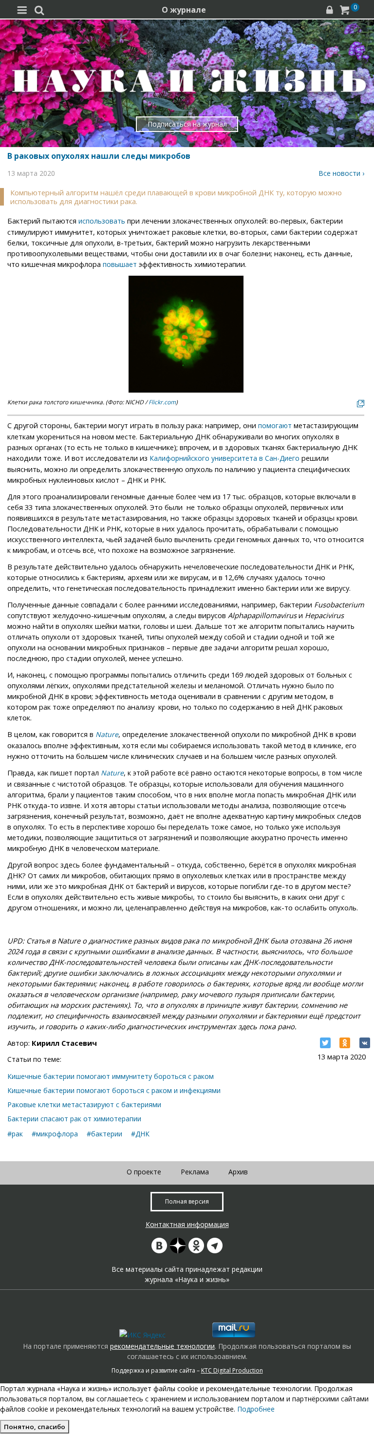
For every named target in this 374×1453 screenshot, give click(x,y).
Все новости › (341, 173)
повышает (120, 264)
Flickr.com (162, 402)
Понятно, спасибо (34, 1426)
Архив (238, 1171)
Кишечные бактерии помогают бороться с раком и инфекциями (114, 1090)
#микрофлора (55, 1133)
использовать (101, 221)
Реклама (195, 1171)
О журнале (184, 9)
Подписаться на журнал (187, 124)
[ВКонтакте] (364, 1043)
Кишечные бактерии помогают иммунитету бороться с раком (110, 1076)
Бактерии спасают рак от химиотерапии (74, 1118)
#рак (15, 1133)
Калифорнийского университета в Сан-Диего (224, 458)
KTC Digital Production (232, 1370)
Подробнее (256, 1409)
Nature (106, 734)
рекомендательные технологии (162, 1346)
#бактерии (104, 1133)
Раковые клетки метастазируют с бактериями (84, 1104)
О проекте (144, 1171)
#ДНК (140, 1133)
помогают (275, 425)
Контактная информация (187, 1224)
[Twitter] (325, 1043)
